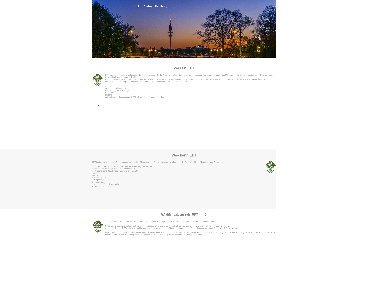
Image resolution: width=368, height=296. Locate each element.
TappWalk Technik (308, 6)
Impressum (342, 6)
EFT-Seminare (292, 6)
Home (274, 6)
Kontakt (325, 6)
